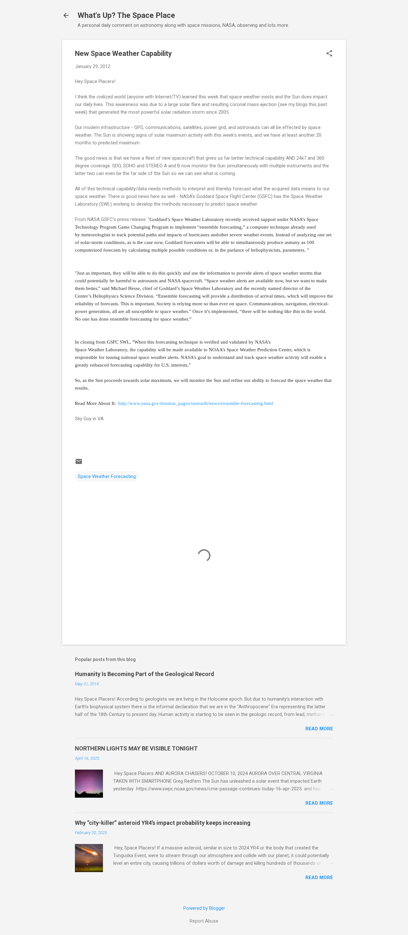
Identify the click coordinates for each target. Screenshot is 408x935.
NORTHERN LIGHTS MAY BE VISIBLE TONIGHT (136, 748)
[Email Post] (79, 464)
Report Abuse (204, 921)
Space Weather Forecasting (107, 476)
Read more (319, 729)
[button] (329, 53)
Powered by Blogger (204, 908)
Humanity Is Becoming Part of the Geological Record (144, 674)
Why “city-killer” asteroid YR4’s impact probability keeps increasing (163, 822)
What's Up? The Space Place (126, 15)
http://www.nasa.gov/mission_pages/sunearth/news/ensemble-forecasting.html (195, 403)
